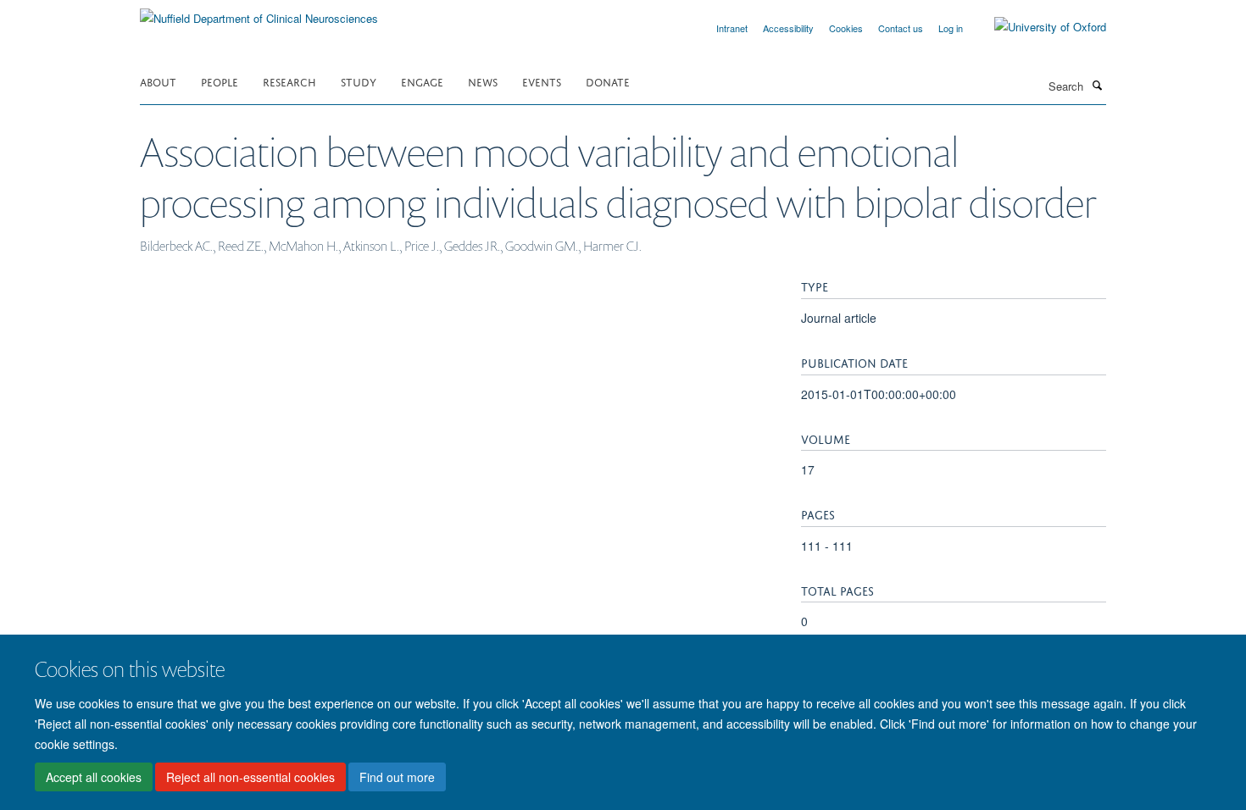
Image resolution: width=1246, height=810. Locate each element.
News (483, 81)
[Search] (1096, 84)
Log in (950, 28)
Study (358, 81)
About (158, 81)
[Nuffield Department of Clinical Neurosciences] (259, 12)
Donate (608, 81)
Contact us (900, 28)
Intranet (732, 28)
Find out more (397, 776)
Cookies (846, 28)
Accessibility (788, 28)
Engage (422, 81)
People (219, 81)
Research (289, 81)
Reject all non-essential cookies (250, 776)
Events (541, 81)
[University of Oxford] (1037, 27)
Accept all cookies (94, 776)
